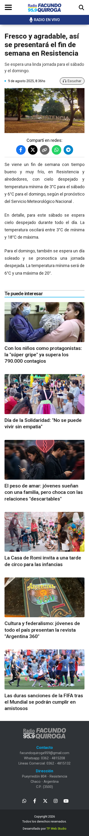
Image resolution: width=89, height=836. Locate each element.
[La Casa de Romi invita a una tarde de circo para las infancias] (44, 532)
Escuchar (74, 81)
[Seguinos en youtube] (66, 800)
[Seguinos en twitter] (45, 800)
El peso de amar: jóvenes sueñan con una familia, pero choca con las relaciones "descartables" (44, 492)
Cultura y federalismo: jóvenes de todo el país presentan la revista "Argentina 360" (42, 630)
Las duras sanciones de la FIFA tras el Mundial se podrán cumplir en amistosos (44, 702)
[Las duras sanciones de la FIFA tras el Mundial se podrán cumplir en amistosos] (44, 669)
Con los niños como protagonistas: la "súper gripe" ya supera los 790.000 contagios (43, 354)
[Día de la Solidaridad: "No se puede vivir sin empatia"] (44, 394)
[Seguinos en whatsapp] (24, 800)
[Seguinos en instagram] (56, 800)
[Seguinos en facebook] (35, 800)
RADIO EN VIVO (47, 20)
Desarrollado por (44, 828)
